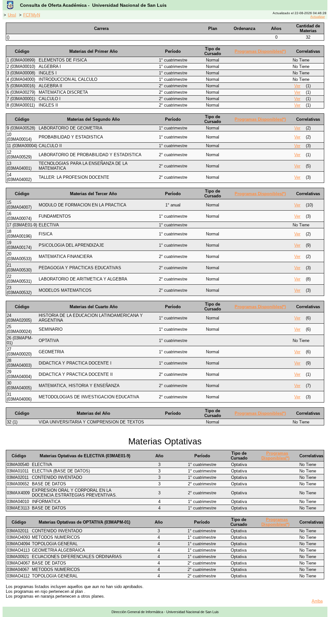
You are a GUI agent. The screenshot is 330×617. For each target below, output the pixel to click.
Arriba (317, 601)
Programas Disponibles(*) (260, 51)
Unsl (12, 15)
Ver (297, 85)
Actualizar (317, 16)
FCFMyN (31, 15)
